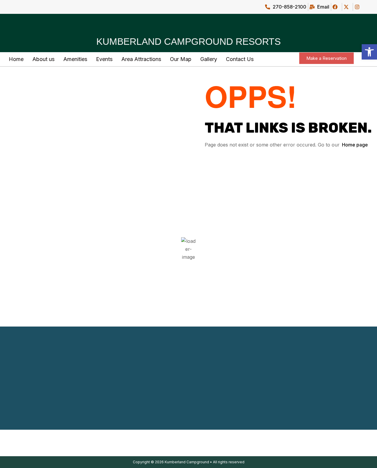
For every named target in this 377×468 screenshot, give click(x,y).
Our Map (180, 59)
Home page (355, 145)
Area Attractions (141, 59)
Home (16, 59)
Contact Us (240, 59)
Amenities (75, 59)
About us (43, 59)
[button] (369, 52)
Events (104, 59)
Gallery (208, 59)
